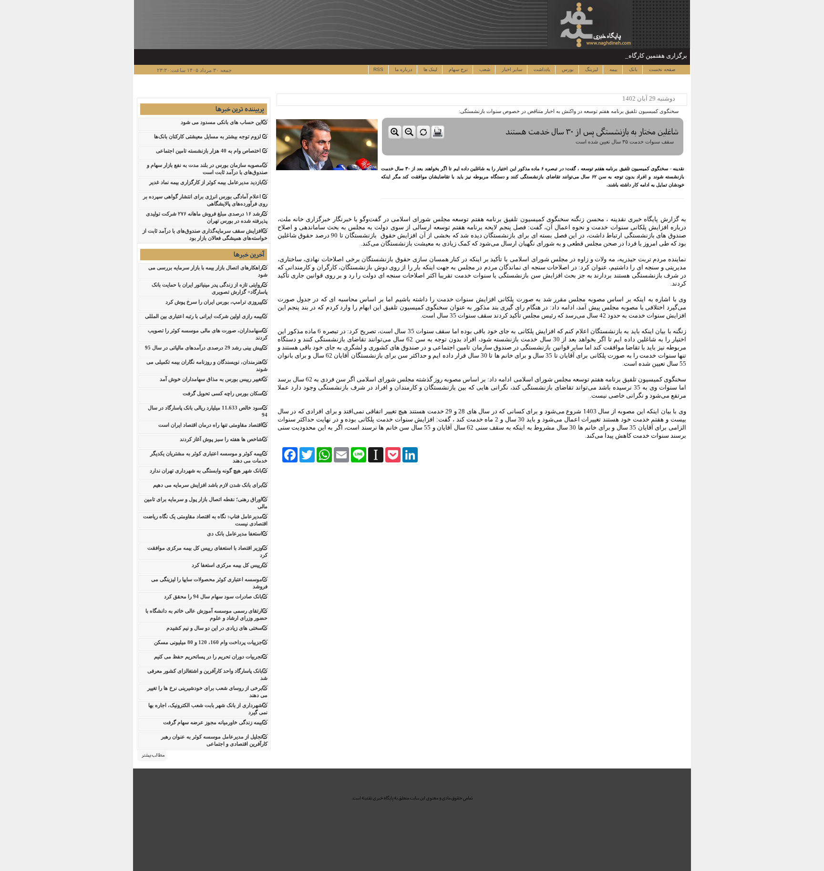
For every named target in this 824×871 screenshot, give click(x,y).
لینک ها (429, 69)
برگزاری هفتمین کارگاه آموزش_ (646, 55)
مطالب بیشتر (153, 755)
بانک (633, 69)
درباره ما (402, 69)
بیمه (613, 69)
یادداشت (541, 69)
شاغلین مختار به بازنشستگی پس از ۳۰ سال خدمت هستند (592, 131)
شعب (484, 69)
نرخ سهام (457, 69)
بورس (567, 69)
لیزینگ (591, 69)
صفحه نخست (661, 69)
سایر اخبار (511, 69)
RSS (378, 69)
